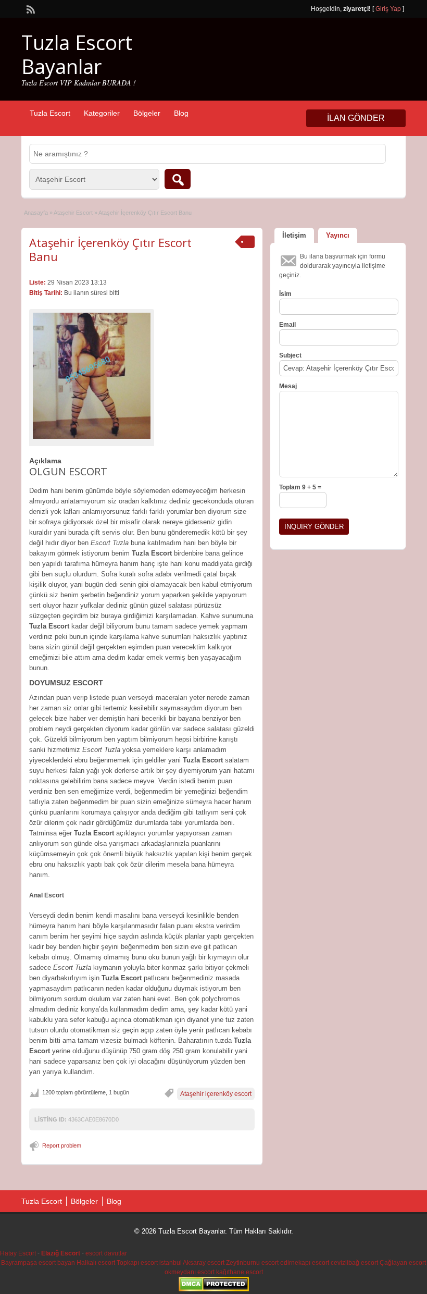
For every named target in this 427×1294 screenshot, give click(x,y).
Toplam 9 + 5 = (300, 487)
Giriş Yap (388, 9)
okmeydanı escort (190, 1272)
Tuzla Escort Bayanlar (76, 54)
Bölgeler (146, 113)
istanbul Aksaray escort (191, 1262)
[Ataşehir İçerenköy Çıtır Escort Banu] (91, 376)
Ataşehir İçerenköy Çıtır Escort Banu (110, 249)
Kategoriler (102, 113)
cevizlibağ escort (354, 1262)
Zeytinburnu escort (252, 1262)
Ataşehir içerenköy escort (216, 1094)
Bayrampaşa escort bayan (38, 1262)
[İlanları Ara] (178, 179)
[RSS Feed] (30, 8)
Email (287, 324)
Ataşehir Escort (73, 212)
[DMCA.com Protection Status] (214, 1289)
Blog (181, 113)
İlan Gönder (356, 118)
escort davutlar (106, 1253)
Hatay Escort (18, 1253)
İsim (285, 294)
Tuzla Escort (50, 113)
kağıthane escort (239, 1272)
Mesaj (288, 386)
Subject (290, 355)
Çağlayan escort (403, 1262)
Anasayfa (36, 212)
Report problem (61, 1145)
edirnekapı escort (304, 1262)
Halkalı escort (96, 1262)
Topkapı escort (137, 1262)
